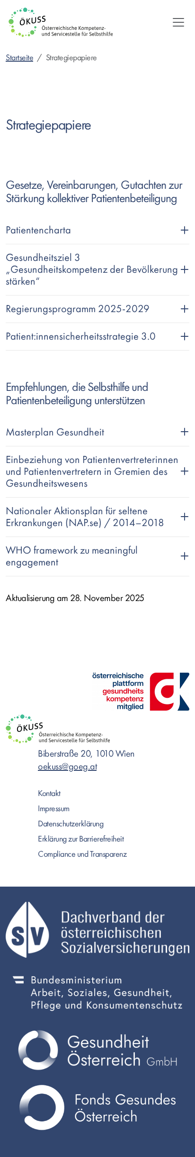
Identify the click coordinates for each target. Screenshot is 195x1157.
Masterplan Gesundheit (55, 432)
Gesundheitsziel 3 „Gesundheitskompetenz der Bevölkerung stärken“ (92, 269)
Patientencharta (38, 230)
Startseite (19, 58)
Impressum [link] (54, 809)
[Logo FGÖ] (97, 1107)
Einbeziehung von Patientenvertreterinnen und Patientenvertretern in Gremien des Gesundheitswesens (92, 472)
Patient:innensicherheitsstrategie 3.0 (81, 336)
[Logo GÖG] (97, 1050)
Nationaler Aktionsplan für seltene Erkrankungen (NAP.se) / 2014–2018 (85, 517)
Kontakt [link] (49, 793)
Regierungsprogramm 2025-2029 (78, 309)
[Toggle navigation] (178, 22)
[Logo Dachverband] (97, 930)
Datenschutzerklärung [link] (70, 824)
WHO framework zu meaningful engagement (72, 556)
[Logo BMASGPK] (97, 992)
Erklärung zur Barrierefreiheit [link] (81, 839)
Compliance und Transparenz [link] (82, 854)
